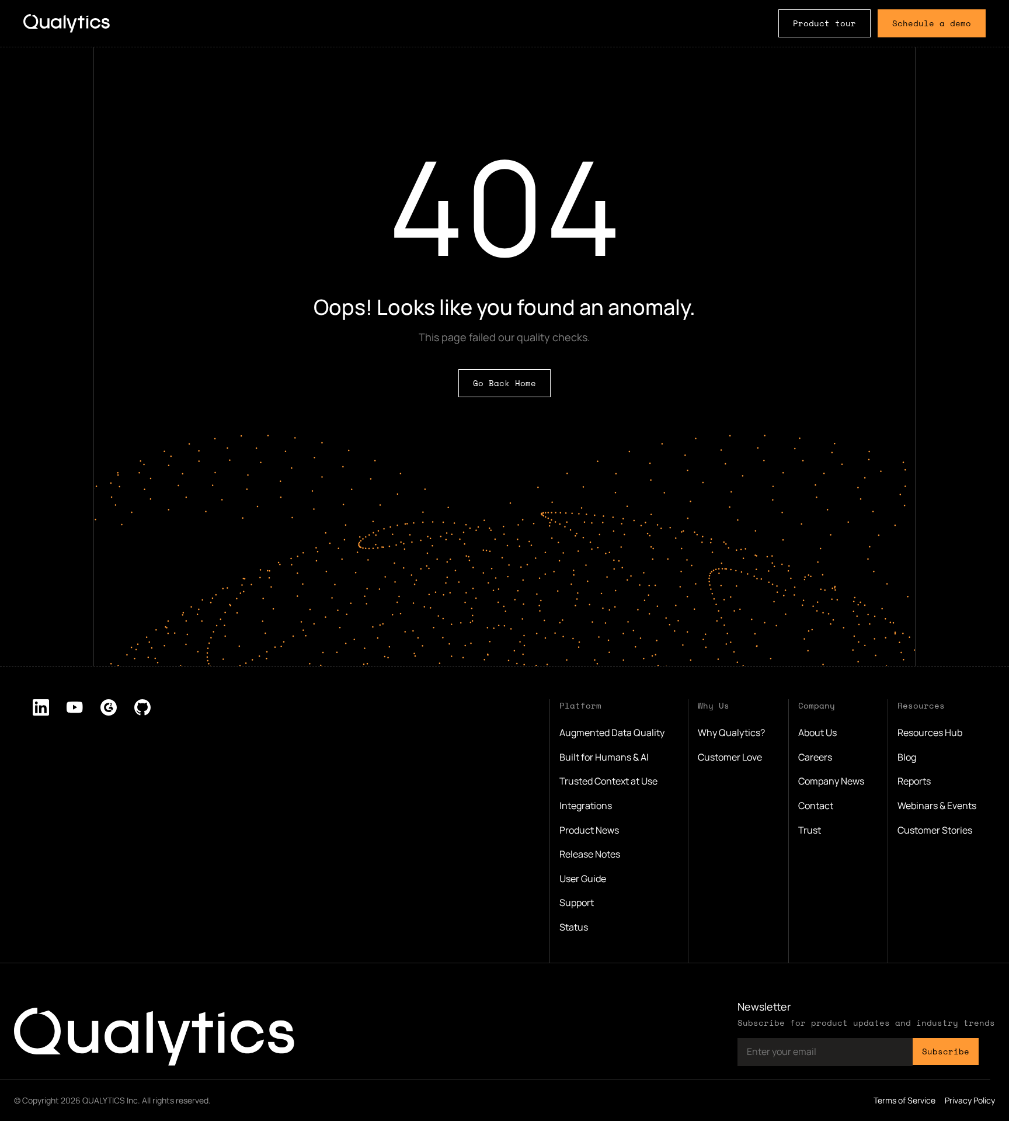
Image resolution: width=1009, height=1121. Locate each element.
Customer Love (730, 757)
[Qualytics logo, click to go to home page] (154, 1037)
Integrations (585, 805)
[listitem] (41, 707)
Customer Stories (934, 830)
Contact (815, 805)
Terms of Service (904, 1100)
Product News (589, 830)
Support (576, 902)
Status (573, 927)
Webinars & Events (936, 805)
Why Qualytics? (731, 732)
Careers (815, 757)
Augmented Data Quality (611, 732)
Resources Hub (929, 732)
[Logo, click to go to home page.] (66, 23)
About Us (817, 732)
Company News (831, 781)
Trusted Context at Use (608, 781)
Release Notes (589, 854)
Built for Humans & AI (604, 757)
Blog (906, 757)
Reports (914, 781)
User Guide (582, 878)
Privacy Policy (970, 1100)
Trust (809, 830)
